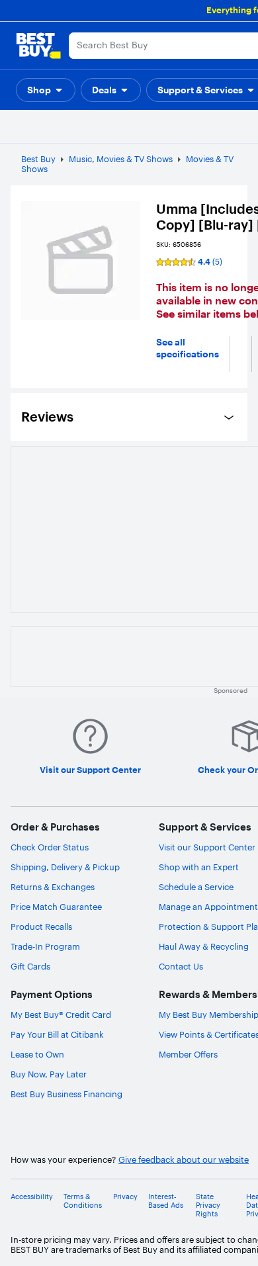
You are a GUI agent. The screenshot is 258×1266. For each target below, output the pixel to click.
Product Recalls (41, 926)
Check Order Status (50, 847)
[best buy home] (38, 45)
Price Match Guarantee (56, 906)
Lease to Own (37, 1054)
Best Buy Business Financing (66, 1094)
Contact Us (181, 966)
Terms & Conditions (83, 1201)
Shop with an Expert (199, 867)
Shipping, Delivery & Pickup (65, 867)
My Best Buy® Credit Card (61, 1014)
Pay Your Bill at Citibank (57, 1034)
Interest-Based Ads (165, 1201)
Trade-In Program (45, 946)
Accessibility (32, 1197)
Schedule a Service (196, 887)
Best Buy (38, 159)
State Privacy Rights (208, 1205)
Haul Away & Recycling (204, 946)
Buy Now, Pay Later (49, 1074)
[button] (45, 90)
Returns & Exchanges (53, 887)
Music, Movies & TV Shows (121, 159)
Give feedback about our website (183, 1160)
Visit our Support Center (207, 847)
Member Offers (188, 1054)
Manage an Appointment (208, 906)
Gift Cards (30, 966)
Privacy (125, 1197)
